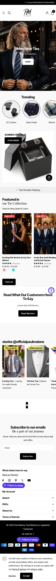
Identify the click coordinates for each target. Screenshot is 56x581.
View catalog (4, 13)
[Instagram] (9, 480)
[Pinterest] (16, 480)
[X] (22, 480)
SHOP (28, 61)
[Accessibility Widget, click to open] (51, 290)
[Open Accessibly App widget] (27, 405)
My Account (8, 491)
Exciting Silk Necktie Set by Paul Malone (16, 258)
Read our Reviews (10, 475)
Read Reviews (28, 313)
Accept (26, 576)
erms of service (19, 569)
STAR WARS (13, 140)
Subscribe (28, 456)
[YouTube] (29, 480)
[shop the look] (49, 178)
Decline (12, 576)
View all (9, 282)
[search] (9, 13)
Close (28, 498)
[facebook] (3, 480)
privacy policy (37, 569)
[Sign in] (47, 12)
